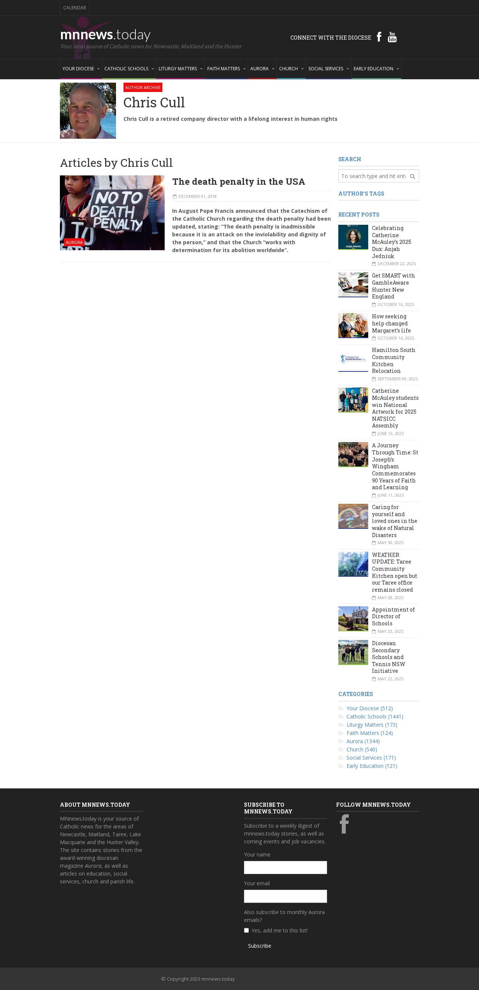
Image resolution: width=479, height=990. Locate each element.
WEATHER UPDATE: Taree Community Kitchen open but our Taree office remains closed (394, 572)
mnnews (105, 33)
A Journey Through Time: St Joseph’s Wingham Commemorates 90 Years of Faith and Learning (395, 466)
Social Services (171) (371, 757)
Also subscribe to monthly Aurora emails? (284, 915)
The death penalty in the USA (238, 181)
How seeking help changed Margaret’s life (391, 323)
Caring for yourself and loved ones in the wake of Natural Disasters (394, 521)
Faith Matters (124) (370, 732)
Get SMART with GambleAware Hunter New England (393, 286)
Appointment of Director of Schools (393, 616)
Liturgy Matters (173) (372, 724)
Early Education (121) (372, 765)
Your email (257, 883)
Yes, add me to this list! (279, 930)
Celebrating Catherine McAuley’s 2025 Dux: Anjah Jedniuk (391, 242)
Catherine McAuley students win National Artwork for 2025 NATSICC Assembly (395, 408)
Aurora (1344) (363, 741)
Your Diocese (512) (370, 708)
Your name (257, 854)
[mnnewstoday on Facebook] (379, 37)
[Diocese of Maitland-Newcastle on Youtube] (392, 37)
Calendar (74, 7)
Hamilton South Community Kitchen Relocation (393, 360)
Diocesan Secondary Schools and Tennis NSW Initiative (388, 657)
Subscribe (259, 945)
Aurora (74, 242)
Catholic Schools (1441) (375, 716)
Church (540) (362, 749)
